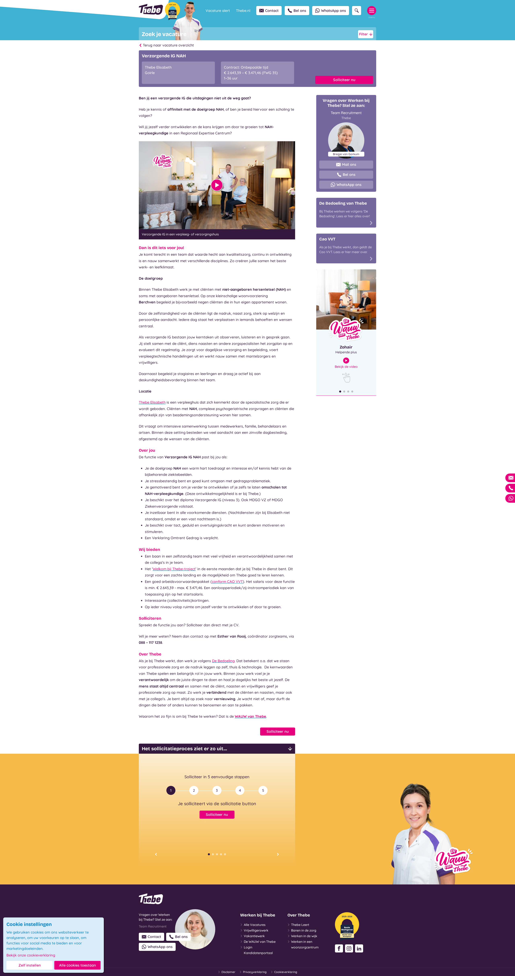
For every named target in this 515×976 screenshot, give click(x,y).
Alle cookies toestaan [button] (77, 965)
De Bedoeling (223, 661)
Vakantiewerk (254, 936)
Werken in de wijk (304, 936)
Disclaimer (228, 972)
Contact (272, 10)
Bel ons (300, 10)
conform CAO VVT (227, 581)
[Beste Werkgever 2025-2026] (172, 11)
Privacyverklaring (255, 972)
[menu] (371, 10)
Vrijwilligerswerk (256, 930)
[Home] (151, 9)
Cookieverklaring (285, 972)
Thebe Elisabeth (152, 402)
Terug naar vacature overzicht (168, 45)
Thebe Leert (300, 925)
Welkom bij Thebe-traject (174, 569)
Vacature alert (218, 10)
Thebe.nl (243, 10)
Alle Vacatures (255, 925)
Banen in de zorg (303, 930)
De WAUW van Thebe (260, 942)
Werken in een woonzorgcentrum (305, 944)
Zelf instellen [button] (30, 965)
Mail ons (349, 164)
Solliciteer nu (344, 79)
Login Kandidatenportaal (258, 950)
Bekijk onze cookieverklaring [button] (30, 955)
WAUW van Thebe (250, 716)
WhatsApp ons (333, 10)
